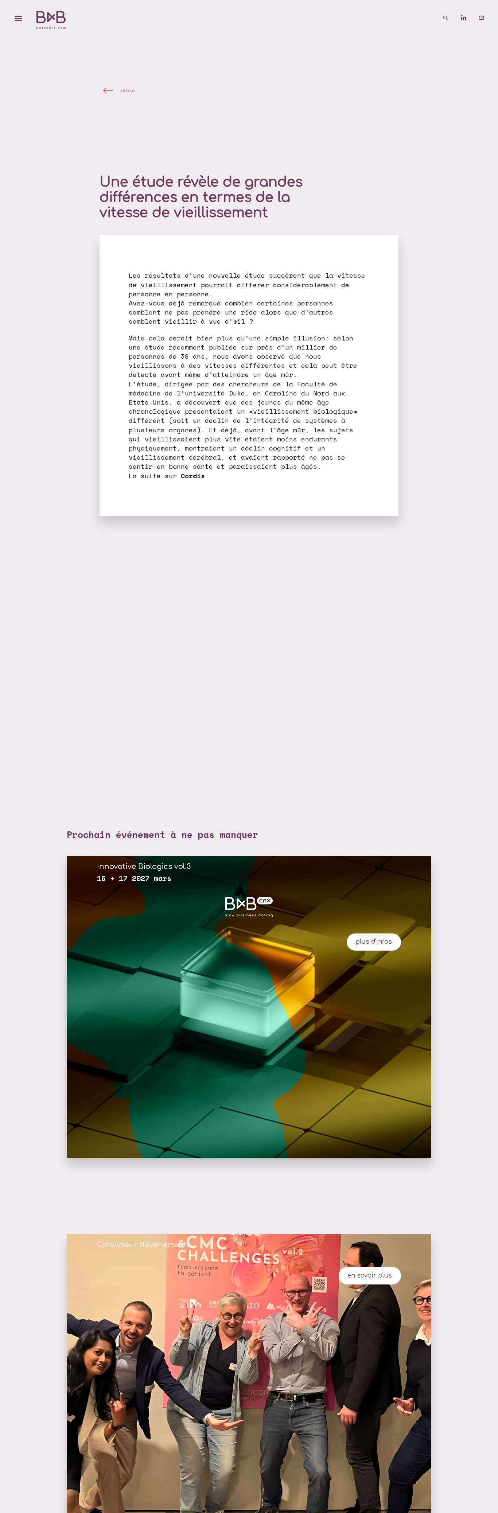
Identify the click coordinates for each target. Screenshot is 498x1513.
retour (128, 90)
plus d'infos (373, 941)
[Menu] (18, 18)
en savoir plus (369, 1275)
